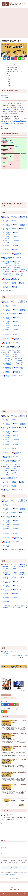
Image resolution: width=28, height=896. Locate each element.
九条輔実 (13, 473)
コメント (4, 823)
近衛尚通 (6, 263)
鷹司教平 (16, 468)
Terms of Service (9, 874)
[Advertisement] (14, 23)
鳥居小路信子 (7, 368)
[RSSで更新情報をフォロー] (5, 711)
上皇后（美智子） (15, 287)
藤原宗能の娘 (6, 237)
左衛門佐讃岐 (7, 275)
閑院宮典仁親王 (19, 274)
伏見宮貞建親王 (18, 359)
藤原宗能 (16, 232)
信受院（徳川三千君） (7, 478)
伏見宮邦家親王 (7, 367)
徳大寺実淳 (16, 257)
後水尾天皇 (6, 270)
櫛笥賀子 (23, 271)
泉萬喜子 (20, 368)
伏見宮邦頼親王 (7, 363)
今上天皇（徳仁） (7, 290)
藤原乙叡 (13, 216)
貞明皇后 (22, 283)
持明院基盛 (6, 245)
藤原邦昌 (5, 228)
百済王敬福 (10, 142)
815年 (6, 107)
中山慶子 (5, 283)
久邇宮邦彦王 (6, 371)
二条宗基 (19, 477)
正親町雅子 (15, 279)
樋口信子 (5, 482)
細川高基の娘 (15, 263)
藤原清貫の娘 (6, 224)
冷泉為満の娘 (15, 470)
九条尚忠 (13, 481)
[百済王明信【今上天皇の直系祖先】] (12, 58)
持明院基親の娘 (17, 253)
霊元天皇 (15, 270)
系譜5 (9, 83)
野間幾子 (22, 482)
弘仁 (18, 105)
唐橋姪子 (13, 482)
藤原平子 (6, 655)
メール (3, 847)
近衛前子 (17, 265)
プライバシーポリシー (14, 889)
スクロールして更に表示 (19, 690)
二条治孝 (5, 481)
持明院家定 (17, 241)
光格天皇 (6, 278)
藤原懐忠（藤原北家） (19, 224)
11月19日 (10, 107)
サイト (3, 854)
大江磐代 (20, 275)
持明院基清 (15, 249)
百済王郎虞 (4, 140)
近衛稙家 (16, 261)
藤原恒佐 (8, 225)
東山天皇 (23, 270)
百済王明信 (10, 111)
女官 (17, 109)
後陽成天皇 (17, 267)
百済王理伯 (4, 97)
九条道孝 (22, 481)
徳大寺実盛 (18, 254)
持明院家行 (7, 242)
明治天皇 (13, 282)
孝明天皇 (5, 282)
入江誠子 (20, 364)
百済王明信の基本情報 (12, 67)
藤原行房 (22, 228)
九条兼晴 (5, 473)
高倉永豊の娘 (6, 259)
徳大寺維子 (6, 261)
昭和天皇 (5, 286)
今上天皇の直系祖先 (6, 694)
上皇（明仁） (16, 286)
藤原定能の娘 (6, 241)
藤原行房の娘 (6, 232)
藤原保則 (5, 220)
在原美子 (5, 221)
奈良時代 (20, 107)
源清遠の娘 (22, 225)
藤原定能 (16, 237)
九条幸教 (11, 477)
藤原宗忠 (8, 234)
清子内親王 (6, 468)
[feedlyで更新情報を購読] (2, 711)
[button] (25, 556)
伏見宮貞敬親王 (19, 363)
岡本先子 (20, 360)
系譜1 (9, 75)
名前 (3, 840)
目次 (12, 64)
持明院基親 (6, 253)
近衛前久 (8, 265)
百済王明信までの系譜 (12, 69)
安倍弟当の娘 (22, 217)
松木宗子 (15, 271)
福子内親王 (7, 359)
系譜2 (9, 77)
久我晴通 (6, 549)
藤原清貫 (13, 220)
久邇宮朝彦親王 (19, 367)
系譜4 (9, 81)
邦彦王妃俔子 (6, 372)
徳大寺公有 (7, 257)
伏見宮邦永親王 (6, 360)
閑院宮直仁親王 (7, 274)
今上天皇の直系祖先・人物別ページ (9, 697)
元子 (14, 217)
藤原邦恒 (13, 228)
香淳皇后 (5, 287)
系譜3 (9, 79)
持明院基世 (15, 245)
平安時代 (5, 109)
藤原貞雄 (23, 216)
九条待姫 (5, 474)
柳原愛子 (13, 283)
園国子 (7, 271)
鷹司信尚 (6, 470)
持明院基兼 (6, 249)
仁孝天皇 (15, 278)
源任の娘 (5, 230)
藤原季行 (8, 238)
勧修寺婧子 (6, 279)
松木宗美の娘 (7, 364)
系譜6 (9, 85)
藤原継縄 (3, 95)
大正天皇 (22, 282)
